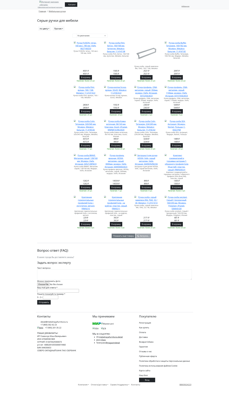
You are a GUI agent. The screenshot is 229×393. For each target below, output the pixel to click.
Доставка (143, 337)
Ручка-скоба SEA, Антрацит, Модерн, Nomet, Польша (177, 133)
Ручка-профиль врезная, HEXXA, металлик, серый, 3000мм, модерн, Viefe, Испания (116, 171)
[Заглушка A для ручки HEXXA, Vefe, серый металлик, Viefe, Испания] (146, 159)
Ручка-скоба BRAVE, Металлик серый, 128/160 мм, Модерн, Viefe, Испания (86, 168)
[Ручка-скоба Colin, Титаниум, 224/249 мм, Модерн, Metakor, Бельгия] (146, 125)
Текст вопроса (43, 268)
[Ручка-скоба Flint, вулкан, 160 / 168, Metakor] (86, 90)
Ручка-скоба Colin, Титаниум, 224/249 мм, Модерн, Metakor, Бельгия (146, 134)
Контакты (135, 384)
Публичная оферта (148, 356)
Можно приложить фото (48, 281)
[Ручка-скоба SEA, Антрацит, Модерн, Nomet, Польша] (176, 125)
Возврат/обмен (146, 342)
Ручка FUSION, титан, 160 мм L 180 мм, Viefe (86, 52)
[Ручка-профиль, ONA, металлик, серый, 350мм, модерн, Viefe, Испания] (146, 91)
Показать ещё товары (123, 236)
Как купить (144, 327)
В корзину (85, 77)
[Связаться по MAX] (40, 327)
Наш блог (143, 375)
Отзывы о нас (145, 351)
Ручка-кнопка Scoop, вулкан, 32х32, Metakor (116, 96)
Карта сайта (144, 370)
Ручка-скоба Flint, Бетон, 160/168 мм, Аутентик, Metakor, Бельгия (116, 55)
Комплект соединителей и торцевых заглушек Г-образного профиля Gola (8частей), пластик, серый (177, 175)
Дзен (103, 340)
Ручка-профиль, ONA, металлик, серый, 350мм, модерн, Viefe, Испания (146, 100)
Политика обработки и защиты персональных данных (164, 361)
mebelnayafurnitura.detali (111, 337)
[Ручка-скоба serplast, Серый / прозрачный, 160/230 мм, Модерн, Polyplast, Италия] (176, 203)
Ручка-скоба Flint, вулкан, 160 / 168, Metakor (85, 96)
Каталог (72, 4)
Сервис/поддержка (119, 384)
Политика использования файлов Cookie (158, 365)
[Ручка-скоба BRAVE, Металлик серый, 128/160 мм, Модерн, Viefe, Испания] (86, 159)
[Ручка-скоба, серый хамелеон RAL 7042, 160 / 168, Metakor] (146, 53)
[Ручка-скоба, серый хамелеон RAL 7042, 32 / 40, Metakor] (146, 200)
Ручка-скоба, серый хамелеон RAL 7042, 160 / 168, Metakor (146, 67)
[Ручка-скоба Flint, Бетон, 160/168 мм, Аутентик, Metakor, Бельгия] (116, 47)
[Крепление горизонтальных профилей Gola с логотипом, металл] (86, 203)
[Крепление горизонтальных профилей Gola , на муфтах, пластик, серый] (116, 203)
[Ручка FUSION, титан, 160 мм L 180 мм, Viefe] (86, 45)
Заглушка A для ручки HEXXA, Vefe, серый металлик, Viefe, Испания (146, 168)
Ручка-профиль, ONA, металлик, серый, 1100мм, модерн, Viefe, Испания (177, 100)
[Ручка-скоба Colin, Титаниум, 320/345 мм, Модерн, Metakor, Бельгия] (86, 125)
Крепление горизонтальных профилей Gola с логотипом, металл (85, 213)
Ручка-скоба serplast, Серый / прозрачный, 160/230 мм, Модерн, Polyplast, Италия (177, 213)
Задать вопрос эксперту (54, 263)
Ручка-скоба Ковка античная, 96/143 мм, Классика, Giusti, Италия (116, 134)
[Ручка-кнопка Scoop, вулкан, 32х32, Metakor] (116, 90)
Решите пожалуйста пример (51, 294)
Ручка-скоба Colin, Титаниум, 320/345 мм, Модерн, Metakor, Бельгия (86, 134)
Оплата (142, 332)
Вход (147, 380)
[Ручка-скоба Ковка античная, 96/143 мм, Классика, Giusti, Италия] (116, 125)
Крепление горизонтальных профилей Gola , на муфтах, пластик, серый (116, 213)
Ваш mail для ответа (47, 287)
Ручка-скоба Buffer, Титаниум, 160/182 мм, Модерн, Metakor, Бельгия (177, 56)
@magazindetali (112, 342)
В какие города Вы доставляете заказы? (55, 257)
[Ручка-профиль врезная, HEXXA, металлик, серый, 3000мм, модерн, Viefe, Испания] (116, 161)
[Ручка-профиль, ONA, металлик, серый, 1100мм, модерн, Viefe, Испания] (176, 91)
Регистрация (145, 322)
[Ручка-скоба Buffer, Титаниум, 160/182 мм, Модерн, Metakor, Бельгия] (176, 47)
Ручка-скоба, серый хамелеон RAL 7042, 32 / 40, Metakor (146, 206)
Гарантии (143, 346)
